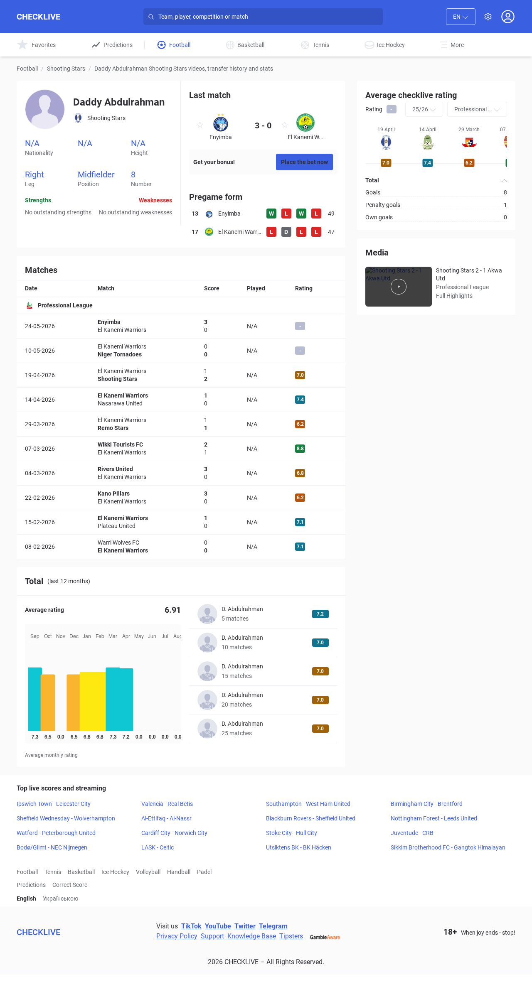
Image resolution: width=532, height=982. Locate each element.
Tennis (52, 872)
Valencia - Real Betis (167, 803)
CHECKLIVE (38, 17)
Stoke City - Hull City (291, 833)
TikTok (191, 926)
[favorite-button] (200, 126)
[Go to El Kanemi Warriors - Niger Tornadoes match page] (181, 350)
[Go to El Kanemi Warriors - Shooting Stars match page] (181, 375)
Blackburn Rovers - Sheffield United (310, 818)
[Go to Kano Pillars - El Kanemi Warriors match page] (181, 497)
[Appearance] (487, 16)
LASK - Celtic (157, 847)
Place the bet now (304, 162)
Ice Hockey (115, 872)
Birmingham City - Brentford (427, 803)
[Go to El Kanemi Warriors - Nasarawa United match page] (181, 399)
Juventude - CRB (412, 833)
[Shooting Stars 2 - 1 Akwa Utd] (398, 287)
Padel (204, 872)
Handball (178, 872)
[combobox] (460, 16)
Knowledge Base (251, 936)
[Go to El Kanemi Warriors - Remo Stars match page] (181, 424)
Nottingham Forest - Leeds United (434, 818)
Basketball (81, 872)
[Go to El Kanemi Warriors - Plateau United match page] (181, 522)
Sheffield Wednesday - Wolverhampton (66, 818)
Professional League (65, 305)
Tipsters (291, 936)
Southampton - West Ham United (308, 803)
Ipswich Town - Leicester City (54, 803)
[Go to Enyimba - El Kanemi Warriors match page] (181, 326)
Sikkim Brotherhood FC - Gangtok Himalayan (448, 847)
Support (212, 936)
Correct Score (69, 884)
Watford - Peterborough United (56, 833)
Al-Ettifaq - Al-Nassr (166, 818)
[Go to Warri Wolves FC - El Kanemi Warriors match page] (181, 546)
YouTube (218, 926)
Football (27, 68)
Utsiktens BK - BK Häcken (298, 847)
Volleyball (148, 872)
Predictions (31, 884)
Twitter (245, 926)
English (26, 898)
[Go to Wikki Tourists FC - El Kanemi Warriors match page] (181, 448)
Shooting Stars (66, 68)
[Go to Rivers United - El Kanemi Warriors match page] (181, 473)
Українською (60, 898)
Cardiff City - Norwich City (174, 833)
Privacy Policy (176, 936)
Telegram (273, 926)
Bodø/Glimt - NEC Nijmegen (52, 847)
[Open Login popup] (507, 16)
